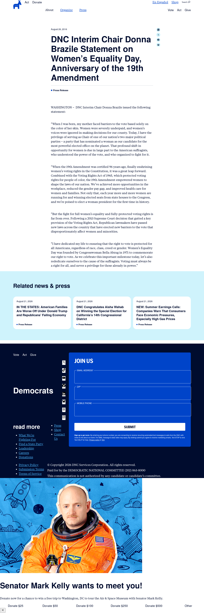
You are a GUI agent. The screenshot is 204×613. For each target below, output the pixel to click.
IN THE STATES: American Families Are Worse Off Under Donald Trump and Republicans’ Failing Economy (42, 311)
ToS (103, 440)
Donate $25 (15, 606)
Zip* (79, 387)
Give (188, 10)
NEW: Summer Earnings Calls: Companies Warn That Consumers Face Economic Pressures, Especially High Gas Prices (161, 313)
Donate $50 (50, 606)
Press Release (60, 90)
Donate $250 (119, 606)
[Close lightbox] (3, 610)
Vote (171, 10)
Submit (130, 427)
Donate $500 (153, 606)
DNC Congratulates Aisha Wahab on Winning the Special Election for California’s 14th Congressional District (101, 313)
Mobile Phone (84, 403)
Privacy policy (94, 440)
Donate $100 (84, 606)
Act (27, 2)
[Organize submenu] (74, 10)
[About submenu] (55, 10)
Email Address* (85, 370)
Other (188, 606)
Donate (37, 2)
